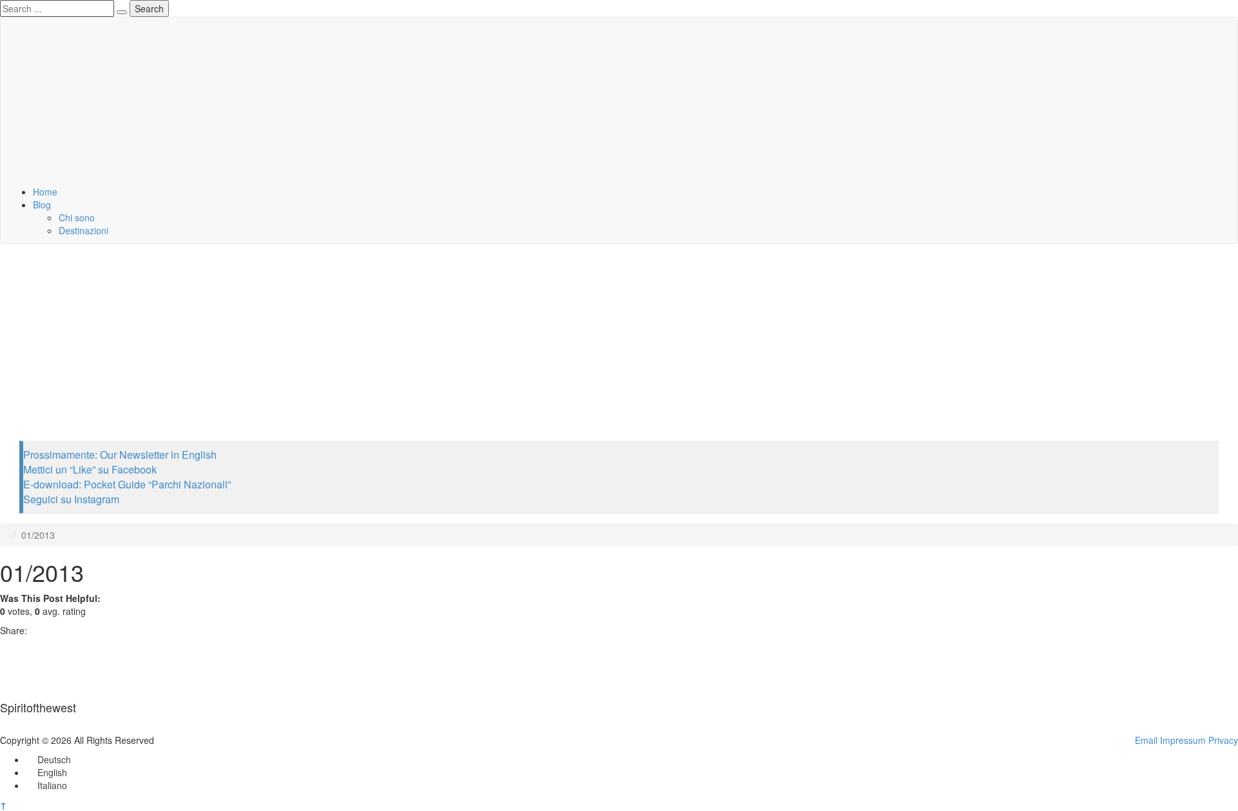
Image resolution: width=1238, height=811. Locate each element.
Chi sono (77, 217)
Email (1146, 740)
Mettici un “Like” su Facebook (90, 469)
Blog (42, 204)
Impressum (1183, 740)
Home (45, 191)
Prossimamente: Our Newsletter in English (120, 454)
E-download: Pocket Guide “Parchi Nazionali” (127, 484)
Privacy (1223, 740)
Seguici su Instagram (71, 499)
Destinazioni (83, 230)
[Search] (122, 12)
